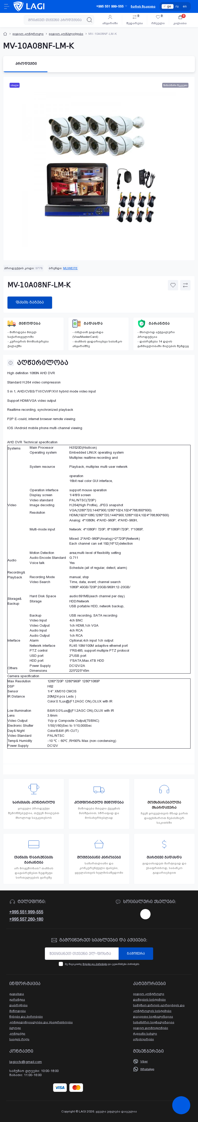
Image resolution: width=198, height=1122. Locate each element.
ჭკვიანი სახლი (145, 1033)
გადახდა (93, 323)
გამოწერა (136, 953)
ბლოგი (15, 1028)
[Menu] (6, 6)
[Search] (89, 20)
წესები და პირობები (94, 964)
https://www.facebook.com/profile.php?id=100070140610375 (145, 914)
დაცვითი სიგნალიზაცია (153, 1016)
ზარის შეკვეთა (143, 6)
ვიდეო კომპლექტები (66, 34)
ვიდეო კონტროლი (28, 34)
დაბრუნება (18, 1005)
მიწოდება (30, 323)
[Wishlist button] (173, 285)
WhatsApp (147, 1069)
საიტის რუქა (19, 1039)
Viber (144, 1061)
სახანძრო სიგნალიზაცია (153, 1022)
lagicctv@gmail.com (25, 1062)
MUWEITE (70, 268)
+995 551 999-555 (26, 912)
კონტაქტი (17, 1033)
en (185, 6)
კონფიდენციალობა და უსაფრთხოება (41, 1022)
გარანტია (159, 323)
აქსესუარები (143, 1039)
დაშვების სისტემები (149, 999)
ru (177, 6)
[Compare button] (185, 285)
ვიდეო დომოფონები (150, 1028)
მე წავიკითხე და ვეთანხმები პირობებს (102, 964)
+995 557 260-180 (26, 919)
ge (169, 6)
